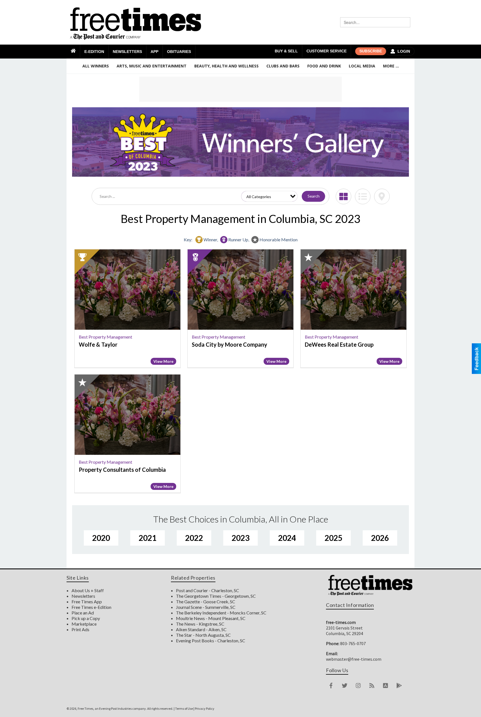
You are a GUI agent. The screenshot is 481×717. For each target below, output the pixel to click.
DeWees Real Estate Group (339, 344)
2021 (147, 538)
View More (163, 361)
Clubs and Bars (283, 66)
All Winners (95, 66)
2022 (194, 538)
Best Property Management (105, 336)
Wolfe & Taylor (98, 344)
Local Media (362, 66)
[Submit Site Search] (405, 22)
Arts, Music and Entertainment (151, 66)
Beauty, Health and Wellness (226, 66)
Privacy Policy (204, 708)
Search (314, 196)
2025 (333, 538)
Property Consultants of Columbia (122, 469)
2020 (101, 538)
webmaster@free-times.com (353, 659)
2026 (380, 538)
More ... (391, 66)
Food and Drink (324, 66)
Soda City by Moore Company (229, 344)
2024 (287, 538)
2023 (240, 538)
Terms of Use (184, 708)
